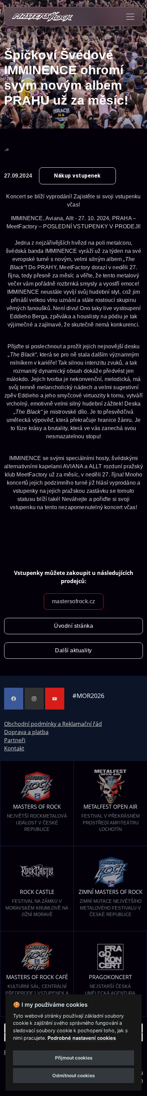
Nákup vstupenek (77, 175)
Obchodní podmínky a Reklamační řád (53, 724)
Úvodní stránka (73, 626)
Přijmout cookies (73, 1058)
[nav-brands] (42, 17)
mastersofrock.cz (73, 601)
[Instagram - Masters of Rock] (34, 699)
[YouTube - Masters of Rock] (54, 699)
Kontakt (14, 748)
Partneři (14, 740)
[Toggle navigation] (130, 16)
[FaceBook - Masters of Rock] (13, 699)
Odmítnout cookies (73, 1075)
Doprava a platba (26, 732)
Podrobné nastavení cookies (82, 1038)
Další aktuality (73, 650)
